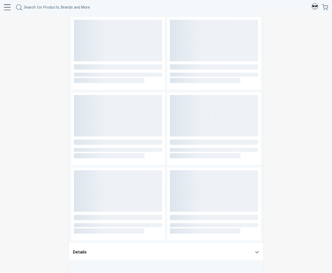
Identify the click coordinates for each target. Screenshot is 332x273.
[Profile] (315, 7)
